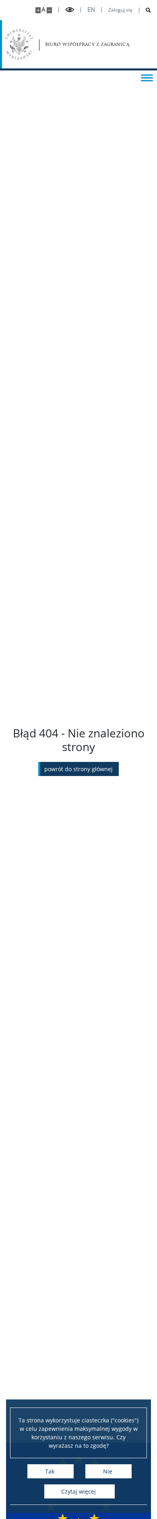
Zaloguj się (120, 10)
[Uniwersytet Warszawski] (19, 44)
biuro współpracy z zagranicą (68, 44)
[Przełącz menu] (147, 77)
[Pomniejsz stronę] (49, 10)
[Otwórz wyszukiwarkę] (145, 10)
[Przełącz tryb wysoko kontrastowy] (69, 9)
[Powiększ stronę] (38, 10)
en (91, 9)
